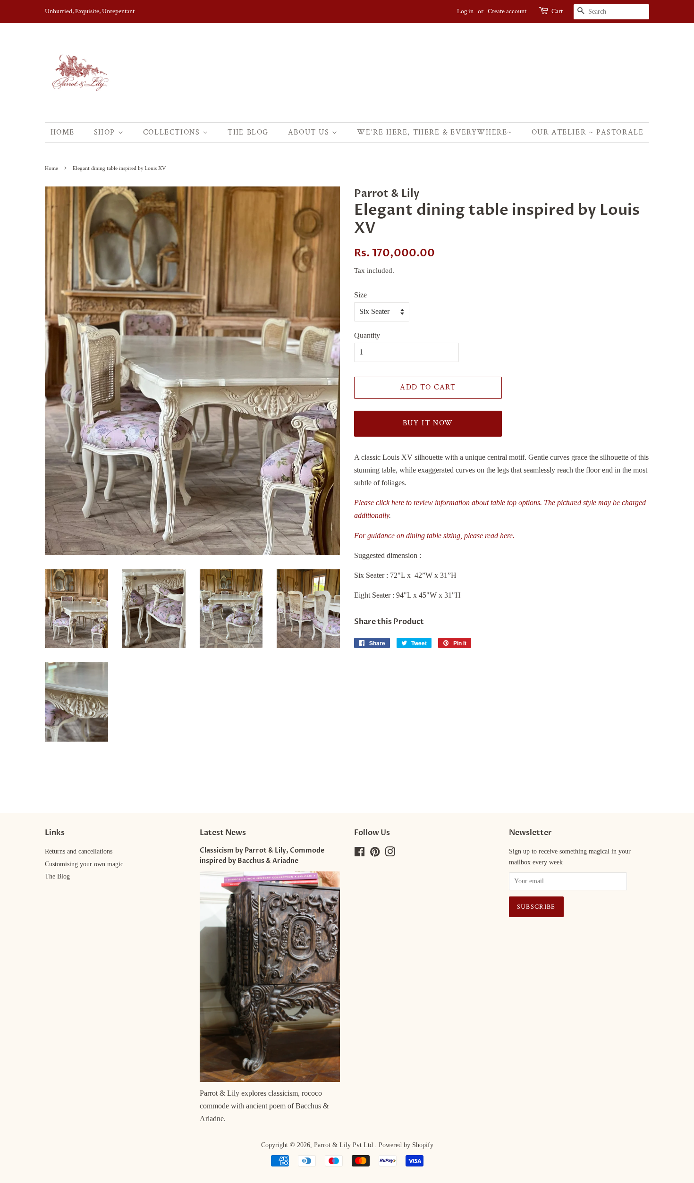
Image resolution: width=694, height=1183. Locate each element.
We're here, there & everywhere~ (434, 132)
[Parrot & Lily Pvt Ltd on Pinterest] (375, 853)
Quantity (367, 335)
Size (360, 295)
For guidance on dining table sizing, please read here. (434, 536)
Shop (106, 132)
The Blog (248, 132)
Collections (173, 132)
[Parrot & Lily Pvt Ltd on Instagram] (390, 853)
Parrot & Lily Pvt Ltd (344, 1145)
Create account (507, 11)
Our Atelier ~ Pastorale (588, 132)
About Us (310, 132)
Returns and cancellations (78, 851)
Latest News (223, 833)
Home (63, 132)
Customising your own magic (84, 864)
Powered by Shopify (406, 1145)
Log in (465, 11)
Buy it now (428, 423)
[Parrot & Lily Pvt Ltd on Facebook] (359, 853)
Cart (557, 11)
